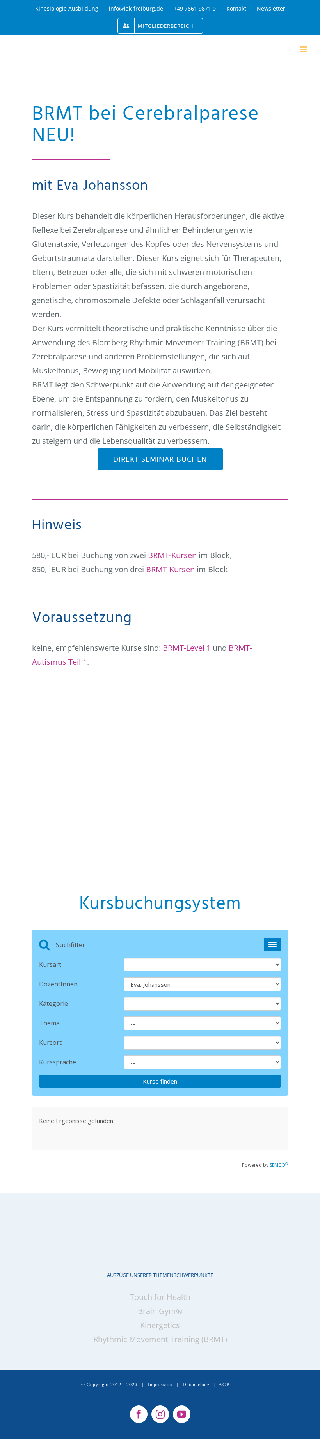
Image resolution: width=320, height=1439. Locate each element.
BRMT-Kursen (172, 555)
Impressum (160, 1384)
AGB (224, 1384)
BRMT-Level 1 (187, 648)
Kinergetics (160, 1325)
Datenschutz (196, 1384)
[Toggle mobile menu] (304, 49)
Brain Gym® (160, 1311)
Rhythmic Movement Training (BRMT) (160, 1339)
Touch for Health (160, 1297)
